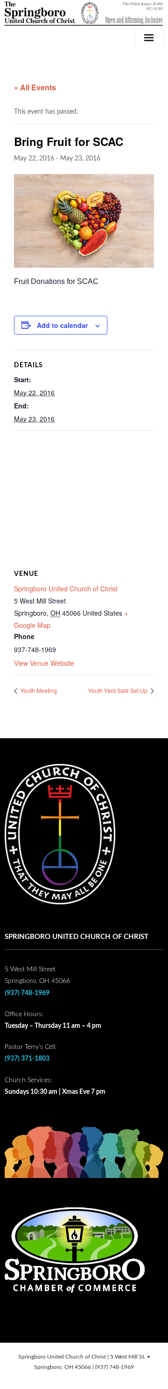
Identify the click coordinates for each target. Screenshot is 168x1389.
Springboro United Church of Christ (66, 588)
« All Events (35, 87)
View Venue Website (44, 663)
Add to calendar (62, 325)
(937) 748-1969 (27, 993)
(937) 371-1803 (27, 1058)
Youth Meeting (38, 690)
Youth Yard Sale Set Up (118, 690)
